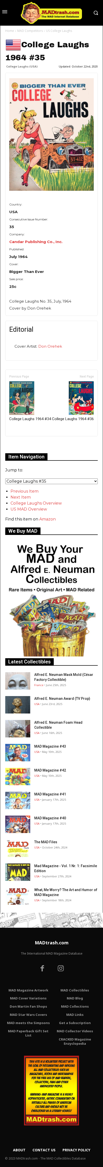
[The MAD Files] (17, 848)
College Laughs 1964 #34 (30, 419)
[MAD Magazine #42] (17, 776)
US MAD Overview (28, 509)
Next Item (20, 497)
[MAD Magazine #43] (17, 752)
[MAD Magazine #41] (17, 800)
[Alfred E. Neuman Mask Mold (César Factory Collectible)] (17, 681)
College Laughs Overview (36, 503)
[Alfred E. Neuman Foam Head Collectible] (17, 728)
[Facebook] (42, 969)
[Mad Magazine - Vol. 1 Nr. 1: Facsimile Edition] (17, 872)
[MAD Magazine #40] (17, 824)
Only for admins (22, 444)
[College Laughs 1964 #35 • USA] (51, 134)
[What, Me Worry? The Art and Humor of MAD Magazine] (17, 896)
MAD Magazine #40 (50, 818)
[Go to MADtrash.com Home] (51, 12)
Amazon (47, 519)
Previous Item (24, 491)
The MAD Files (45, 842)
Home (9, 31)
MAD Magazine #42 (50, 770)
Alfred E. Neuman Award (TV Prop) (62, 699)
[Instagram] (60, 969)
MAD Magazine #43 (50, 746)
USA (37, 704)
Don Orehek (50, 346)
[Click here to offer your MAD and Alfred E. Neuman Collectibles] (51, 655)
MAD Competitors (30, 31)
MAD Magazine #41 (50, 794)
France (39, 685)
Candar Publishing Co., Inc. (35, 241)
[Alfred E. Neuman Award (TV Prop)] (17, 704)
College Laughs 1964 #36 (73, 419)
